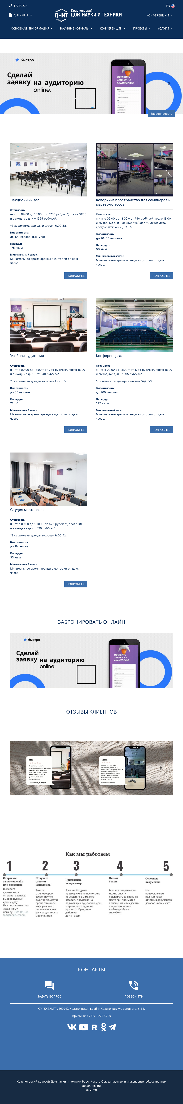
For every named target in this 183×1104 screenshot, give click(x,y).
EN (168, 6)
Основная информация (30, 28)
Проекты (140, 28)
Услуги (163, 28)
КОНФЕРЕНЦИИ (158, 15)
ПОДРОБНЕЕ (76, 276)
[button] (14, 83)
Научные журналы (74, 28)
